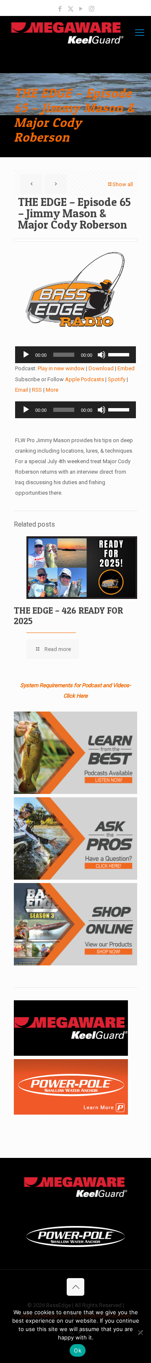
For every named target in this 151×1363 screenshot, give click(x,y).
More (52, 390)
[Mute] (101, 355)
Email (21, 390)
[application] (75, 354)
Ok (77, 1350)
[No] (140, 1332)
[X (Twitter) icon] (71, 9)
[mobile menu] (140, 33)
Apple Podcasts (84, 379)
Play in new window (61, 368)
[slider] (120, 353)
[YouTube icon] (81, 9)
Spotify (116, 379)
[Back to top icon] (75, 1287)
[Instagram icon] (92, 9)
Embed (126, 368)
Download (101, 368)
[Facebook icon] (60, 9)
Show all (122, 184)
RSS (37, 390)
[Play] (26, 355)
